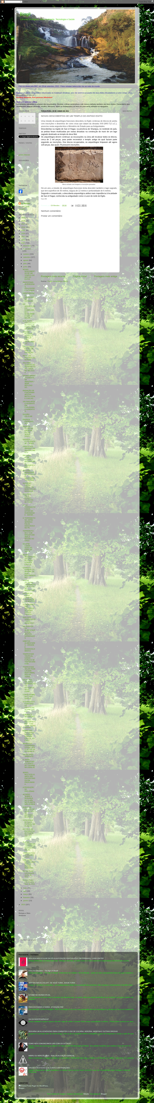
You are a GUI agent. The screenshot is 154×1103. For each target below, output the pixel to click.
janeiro (26, 901)
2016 (23, 227)
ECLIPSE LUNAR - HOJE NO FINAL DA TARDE (27, 548)
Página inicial (80, 276)
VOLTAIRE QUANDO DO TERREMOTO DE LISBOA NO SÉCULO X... (29, 368)
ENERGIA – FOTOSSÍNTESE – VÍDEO (29, 441)
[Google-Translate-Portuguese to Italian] (33, 117)
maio (25, 888)
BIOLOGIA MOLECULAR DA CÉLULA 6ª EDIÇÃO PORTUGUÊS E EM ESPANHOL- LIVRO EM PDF (66, 958)
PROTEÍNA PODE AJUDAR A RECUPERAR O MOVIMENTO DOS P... (29, 461)
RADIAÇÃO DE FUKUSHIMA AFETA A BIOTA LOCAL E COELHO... (29, 394)
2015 (23, 230)
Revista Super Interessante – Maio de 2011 (29, 882)
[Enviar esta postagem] (72, 205)
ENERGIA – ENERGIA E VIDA (28, 421)
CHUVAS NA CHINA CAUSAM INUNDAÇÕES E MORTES (29, 597)
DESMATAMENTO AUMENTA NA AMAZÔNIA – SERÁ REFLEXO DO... (29, 381)
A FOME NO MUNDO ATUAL (39, 995)
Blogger (104, 1094)
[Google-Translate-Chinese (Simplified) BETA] (21, 117)
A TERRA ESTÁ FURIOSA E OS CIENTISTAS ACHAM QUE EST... (29, 706)
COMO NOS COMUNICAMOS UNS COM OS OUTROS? (50, 1043)
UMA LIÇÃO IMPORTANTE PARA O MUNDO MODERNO (29, 864)
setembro (27, 257)
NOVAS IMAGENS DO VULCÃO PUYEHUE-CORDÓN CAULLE (29, 560)
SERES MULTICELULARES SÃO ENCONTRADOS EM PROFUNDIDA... (29, 778)
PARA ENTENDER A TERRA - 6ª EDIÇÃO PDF (46, 1007)
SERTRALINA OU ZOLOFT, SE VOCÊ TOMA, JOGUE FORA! (52, 983)
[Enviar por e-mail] (76, 205)
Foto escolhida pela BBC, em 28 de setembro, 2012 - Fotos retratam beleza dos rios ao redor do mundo (59, 86)
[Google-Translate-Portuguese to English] (25, 122)
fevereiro (26, 897)
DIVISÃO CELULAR (27, 415)
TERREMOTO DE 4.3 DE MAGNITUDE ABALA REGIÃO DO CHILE (29, 536)
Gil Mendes (22, 188)
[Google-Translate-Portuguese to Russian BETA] (29, 122)
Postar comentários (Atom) (58, 281)
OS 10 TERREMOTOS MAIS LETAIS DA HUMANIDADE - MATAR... (29, 510)
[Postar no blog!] (78, 205)
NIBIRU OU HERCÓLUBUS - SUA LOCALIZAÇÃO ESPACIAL (52, 1056)
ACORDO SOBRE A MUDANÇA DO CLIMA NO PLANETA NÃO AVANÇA (29, 799)
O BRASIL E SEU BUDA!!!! (29, 715)
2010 (23, 904)
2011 (23, 243)
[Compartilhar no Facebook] (83, 205)
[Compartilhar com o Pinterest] (85, 205)
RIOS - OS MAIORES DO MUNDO (29, 358)
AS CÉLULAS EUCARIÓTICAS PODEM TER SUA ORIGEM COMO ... (29, 834)
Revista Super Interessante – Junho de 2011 (29, 874)
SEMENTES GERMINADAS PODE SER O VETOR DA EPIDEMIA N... (29, 747)
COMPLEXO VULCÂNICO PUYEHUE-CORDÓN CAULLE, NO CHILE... (29, 735)
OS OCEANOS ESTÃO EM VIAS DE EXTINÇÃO (28, 350)
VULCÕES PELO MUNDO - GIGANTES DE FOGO (28, 498)
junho (25, 267)
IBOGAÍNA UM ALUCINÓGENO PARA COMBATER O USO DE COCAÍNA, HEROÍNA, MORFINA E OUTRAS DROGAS (73, 1031)
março (26, 894)
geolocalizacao (24, 155)
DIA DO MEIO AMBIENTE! (28, 755)
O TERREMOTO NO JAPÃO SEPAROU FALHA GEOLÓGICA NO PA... (29, 523)
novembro (27, 249)
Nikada (86, 1094)
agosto (26, 260)
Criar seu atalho (23, 195)
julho (25, 263)
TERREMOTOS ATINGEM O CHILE (29, 855)
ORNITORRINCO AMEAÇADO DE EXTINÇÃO (29, 297)
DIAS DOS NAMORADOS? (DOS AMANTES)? (29, 620)
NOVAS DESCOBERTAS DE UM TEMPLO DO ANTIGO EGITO (29, 274)
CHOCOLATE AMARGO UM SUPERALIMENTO (29, 449)
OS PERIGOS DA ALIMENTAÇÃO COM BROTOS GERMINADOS (29, 632)
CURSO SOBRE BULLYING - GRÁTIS (29, 696)
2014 (23, 233)
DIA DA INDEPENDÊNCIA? (39, 1019)
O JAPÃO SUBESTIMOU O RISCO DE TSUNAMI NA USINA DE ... (29, 764)
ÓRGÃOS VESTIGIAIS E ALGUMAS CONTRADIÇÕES (49, 1068)
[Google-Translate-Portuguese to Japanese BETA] (21, 122)
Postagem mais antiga (105, 276)
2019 (23, 218)
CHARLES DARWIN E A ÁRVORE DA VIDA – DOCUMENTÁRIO (29, 572)
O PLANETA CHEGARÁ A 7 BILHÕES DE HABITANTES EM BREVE (29, 325)
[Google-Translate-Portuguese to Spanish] (33, 122)
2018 (23, 221)
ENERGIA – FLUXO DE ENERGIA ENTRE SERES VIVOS (28, 431)
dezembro (27, 246)
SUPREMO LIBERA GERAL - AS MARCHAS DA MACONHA (29, 487)
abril (25, 891)
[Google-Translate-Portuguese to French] (25, 117)
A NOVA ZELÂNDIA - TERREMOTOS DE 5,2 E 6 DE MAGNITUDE (29, 585)
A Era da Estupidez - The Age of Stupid (43, 971)
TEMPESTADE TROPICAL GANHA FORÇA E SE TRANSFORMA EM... (29, 659)
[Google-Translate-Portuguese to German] (29, 117)
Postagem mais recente (53, 276)
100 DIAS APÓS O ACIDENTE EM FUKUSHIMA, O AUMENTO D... (29, 406)
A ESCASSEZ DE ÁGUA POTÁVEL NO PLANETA (29, 823)
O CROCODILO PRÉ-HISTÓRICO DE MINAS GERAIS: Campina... (29, 609)
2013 (23, 237)
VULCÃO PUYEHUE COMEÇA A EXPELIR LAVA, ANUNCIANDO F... (28, 338)
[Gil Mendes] (20, 193)
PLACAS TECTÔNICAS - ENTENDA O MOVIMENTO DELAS (29, 846)
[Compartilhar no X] (81, 205)
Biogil (25, 14)
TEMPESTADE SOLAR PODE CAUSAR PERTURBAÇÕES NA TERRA (29, 672)
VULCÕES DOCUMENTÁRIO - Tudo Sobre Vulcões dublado (29, 724)
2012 (23, 240)
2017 (23, 224)
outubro (26, 254)
